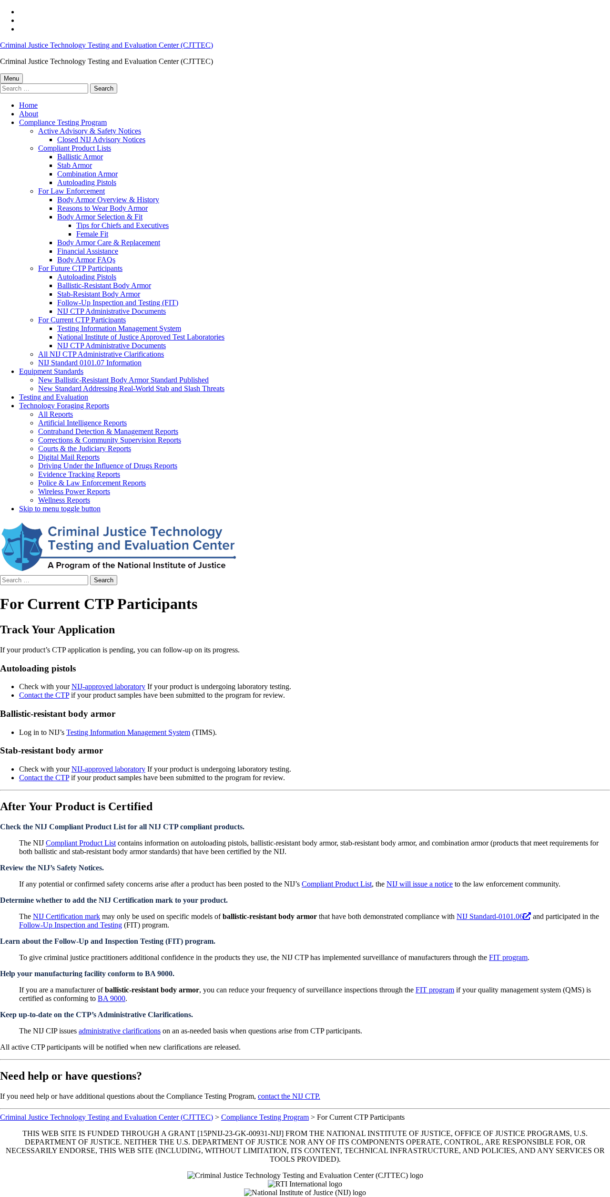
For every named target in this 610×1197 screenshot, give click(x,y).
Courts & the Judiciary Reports (84, 448)
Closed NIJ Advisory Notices (101, 139)
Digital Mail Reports (69, 457)
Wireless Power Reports (74, 491)
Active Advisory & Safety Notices (89, 131)
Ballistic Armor (80, 157)
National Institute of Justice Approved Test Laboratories (140, 337)
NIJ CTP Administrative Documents (111, 311)
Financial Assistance (87, 251)
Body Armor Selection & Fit (99, 217)
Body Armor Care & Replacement (108, 242)
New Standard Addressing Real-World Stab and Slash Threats (131, 388)
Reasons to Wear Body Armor (102, 208)
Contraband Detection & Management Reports (108, 431)
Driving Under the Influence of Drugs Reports (107, 466)
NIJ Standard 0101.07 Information (90, 363)
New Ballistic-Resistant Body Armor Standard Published (123, 380)
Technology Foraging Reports (64, 406)
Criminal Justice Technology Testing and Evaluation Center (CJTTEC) (106, 45)
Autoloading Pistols (86, 182)
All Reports (55, 414)
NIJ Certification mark (66, 916)
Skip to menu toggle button (60, 509)
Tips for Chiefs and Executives (122, 225)
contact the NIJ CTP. (289, 1096)
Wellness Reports (64, 500)
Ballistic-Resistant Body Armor (104, 285)
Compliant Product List (81, 843)
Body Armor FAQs (86, 260)
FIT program (508, 957)
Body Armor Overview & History (108, 200)
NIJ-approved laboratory (108, 686)
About (28, 114)
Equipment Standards (51, 371)
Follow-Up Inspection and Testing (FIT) (117, 303)
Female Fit (92, 234)
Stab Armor (74, 165)
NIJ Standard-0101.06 (490, 916)
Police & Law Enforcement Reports (92, 483)
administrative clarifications (120, 1031)
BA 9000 (111, 998)
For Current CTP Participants (82, 320)
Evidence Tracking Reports (79, 474)
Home (28, 105)
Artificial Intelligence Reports (82, 423)
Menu (11, 78)
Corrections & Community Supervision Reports (109, 440)
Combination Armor (87, 174)
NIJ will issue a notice (419, 884)
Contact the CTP (44, 695)
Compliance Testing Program (63, 122)
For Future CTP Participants (80, 268)
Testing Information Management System (119, 328)
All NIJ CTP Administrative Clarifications (101, 354)
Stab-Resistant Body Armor (98, 294)
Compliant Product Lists (74, 148)
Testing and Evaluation (53, 397)
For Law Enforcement (71, 191)
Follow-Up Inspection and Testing (70, 925)
